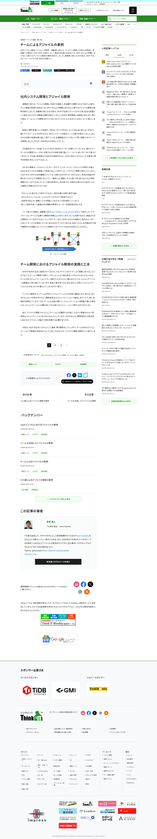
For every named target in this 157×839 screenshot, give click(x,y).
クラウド (79, 24)
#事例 (81, 355)
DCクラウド (109, 2)
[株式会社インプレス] (37, 815)
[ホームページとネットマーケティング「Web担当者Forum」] (107, 804)
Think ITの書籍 (99, 27)
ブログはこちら (30, 554)
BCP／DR (41, 779)
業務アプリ (25, 771)
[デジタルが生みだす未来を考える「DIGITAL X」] (88, 819)
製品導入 (76, 3)
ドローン (96, 4)
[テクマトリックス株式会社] (98, 689)
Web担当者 (89, 2)
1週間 (119, 55)
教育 (87, 784)
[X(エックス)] (90, 584)
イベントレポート (61, 27)
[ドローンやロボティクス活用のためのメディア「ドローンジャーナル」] (107, 819)
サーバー (46, 24)
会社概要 (85, 732)
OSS (23, 775)
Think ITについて (103, 10)
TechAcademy (131, 779)
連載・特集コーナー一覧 (39, 32)
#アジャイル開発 (60, 355)
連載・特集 (25, 24)
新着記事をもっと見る (121, 246)
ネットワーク (57, 24)
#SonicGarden (47, 355)
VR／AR (40, 775)
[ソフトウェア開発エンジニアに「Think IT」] (88, 804)
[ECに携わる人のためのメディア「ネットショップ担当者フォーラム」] (127, 812)
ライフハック (73, 784)
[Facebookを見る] (89, 713)
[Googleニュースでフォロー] (100, 713)
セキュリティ (73, 779)
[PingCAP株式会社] (34, 690)
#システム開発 (72, 355)
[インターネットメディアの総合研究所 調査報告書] (127, 804)
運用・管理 (73, 775)
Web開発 (89, 766)
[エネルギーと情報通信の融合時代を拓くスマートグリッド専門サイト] (107, 812)
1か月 (131, 55)
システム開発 (119, 24)
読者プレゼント (84, 10)
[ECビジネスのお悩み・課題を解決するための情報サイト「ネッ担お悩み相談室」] (68, 826)
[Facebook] (83, 584)
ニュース (129, 755)
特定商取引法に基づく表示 (62, 732)
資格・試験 (25, 784)
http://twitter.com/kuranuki (55, 550)
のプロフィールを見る (58, 561)
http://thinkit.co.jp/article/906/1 (65, 211)
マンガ (89, 27)
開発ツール (73, 766)
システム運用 (26, 779)
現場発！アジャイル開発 (55, 32)
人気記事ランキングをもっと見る (121, 158)
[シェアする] (69, 375)
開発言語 (57, 766)
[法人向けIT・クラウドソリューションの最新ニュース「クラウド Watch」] (68, 812)
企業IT (62, 3)
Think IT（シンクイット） (31, 9)
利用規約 (113, 729)
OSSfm (110, 27)
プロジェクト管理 (91, 775)
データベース (26, 766)
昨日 (107, 55)
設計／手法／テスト (43, 766)
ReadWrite (130, 783)
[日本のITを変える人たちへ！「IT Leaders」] (88, 812)
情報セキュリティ (109, 771)
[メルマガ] (76, 584)
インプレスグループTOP (117, 732)
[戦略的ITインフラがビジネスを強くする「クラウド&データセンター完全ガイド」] (68, 804)
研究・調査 (117, 2)
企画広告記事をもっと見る (121, 401)
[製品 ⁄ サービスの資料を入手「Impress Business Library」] (68, 819)
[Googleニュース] (80, 592)
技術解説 (130, 759)
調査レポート (108, 767)
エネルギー (89, 4)
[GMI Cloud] (66, 690)
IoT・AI (102, 2)
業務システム (108, 759)
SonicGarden (82, 535)
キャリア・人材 (42, 784)
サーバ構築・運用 (109, 775)
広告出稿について (118, 10)
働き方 (88, 779)
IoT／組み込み (106, 24)
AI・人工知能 (26, 27)
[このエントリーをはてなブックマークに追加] (80, 375)
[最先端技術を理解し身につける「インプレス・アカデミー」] (127, 819)
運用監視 (57, 779)
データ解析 (57, 771)
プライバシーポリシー (33, 732)
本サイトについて (31, 729)
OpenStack (49, 27)
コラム (129, 775)
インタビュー (74, 27)
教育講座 (102, 4)
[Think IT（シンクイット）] (31, 718)
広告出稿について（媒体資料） (63, 729)
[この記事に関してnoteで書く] (85, 375)
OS (129, 24)
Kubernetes (38, 27)
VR (82, 27)
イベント (129, 771)
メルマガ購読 (54, 10)
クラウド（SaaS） (43, 771)
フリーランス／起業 (59, 784)
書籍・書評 (130, 763)
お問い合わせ (86, 729)
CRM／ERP (89, 771)
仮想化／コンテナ (91, 24)
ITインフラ (36, 24)
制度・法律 (25, 789)
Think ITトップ (24, 32)
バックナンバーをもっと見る (60, 499)
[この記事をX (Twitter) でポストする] (74, 375)
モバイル (72, 771)
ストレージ (68, 24)
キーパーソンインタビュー (112, 763)
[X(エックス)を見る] (95, 713)
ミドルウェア (89, 760)
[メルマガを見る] (83, 713)
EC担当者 (97, 2)
